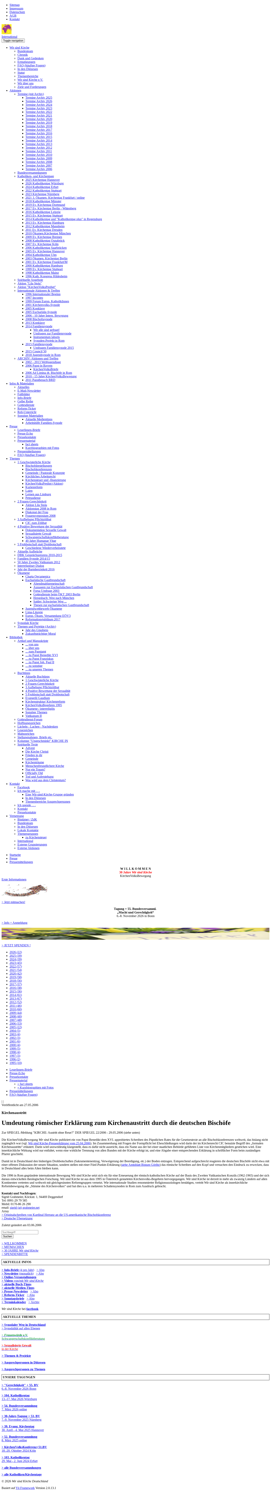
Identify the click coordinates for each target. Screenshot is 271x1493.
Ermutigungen (26, 62)
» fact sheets (25, 1084)
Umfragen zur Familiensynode (52, 333)
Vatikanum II (33, 716)
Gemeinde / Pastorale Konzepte (45, 473)
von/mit (29, 1280)
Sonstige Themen (36, 712)
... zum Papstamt (35, 651)
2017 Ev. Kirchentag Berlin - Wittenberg (50, 208)
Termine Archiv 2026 (38, 101)
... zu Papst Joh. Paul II (39, 662)
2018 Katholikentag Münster (43, 201)
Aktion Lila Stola (36, 505)
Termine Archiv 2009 (38, 158)
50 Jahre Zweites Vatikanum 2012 (38, 562)
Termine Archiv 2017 (38, 129)
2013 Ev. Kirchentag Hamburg (44, 222)
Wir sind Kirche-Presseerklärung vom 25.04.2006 (59, 1143)
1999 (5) (15, 1048)
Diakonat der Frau (36, 512)
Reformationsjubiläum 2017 (42, 619)
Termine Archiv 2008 (38, 162)
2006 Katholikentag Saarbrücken (46, 247)
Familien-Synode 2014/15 (33, 558)
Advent (30, 748)
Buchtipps (23, 673)
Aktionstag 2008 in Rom (40, 508)
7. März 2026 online (19, 1407)
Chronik (22, 54)
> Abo (40, 1270)
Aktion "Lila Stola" (29, 283)
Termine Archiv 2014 (38, 140)
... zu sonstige (33, 665)
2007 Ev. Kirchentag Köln (42, 244)
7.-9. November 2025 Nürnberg (21, 1417)
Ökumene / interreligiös (40, 708)
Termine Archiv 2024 (38, 104)
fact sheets (31, 444)
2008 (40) (16, 1016)
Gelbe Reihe (25, 401)
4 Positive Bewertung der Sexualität (39, 526)
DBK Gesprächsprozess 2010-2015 (39, 555)
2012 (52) (16, 1002)
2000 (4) (15, 1045)
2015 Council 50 (35, 351)
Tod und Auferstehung (39, 776)
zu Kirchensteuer (36, 837)
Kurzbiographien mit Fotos (42, 447)
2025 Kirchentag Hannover (42, 179)
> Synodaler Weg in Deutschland (24, 1324)
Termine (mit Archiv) (30, 94)
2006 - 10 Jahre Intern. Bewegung (46, 315)
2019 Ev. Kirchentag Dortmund (45, 204)
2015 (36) (16, 991)
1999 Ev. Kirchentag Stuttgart (44, 269)
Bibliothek (16, 637)
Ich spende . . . (26, 805)
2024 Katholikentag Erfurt (41, 187)
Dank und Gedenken (30, 58)
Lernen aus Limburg (38, 494)
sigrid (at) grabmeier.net (24, 1207)
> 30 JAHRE (20, 1250)
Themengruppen (27, 833)
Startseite (15, 854)
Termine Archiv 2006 (38, 169)
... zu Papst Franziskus (39, 658)
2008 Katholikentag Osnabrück (45, 240)
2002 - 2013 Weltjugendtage (43, 362)
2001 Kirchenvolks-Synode (42, 305)
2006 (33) (16, 1023)
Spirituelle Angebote (30, 280)
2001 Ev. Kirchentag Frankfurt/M (46, 262)
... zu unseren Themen (39, 669)
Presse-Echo (25, 433)
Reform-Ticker (26, 408)
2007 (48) (16, 1020)
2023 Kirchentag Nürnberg (42, 194)
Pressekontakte (26, 437)
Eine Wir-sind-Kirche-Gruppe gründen (49, 794)
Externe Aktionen (28, 848)
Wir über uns (25, 83)
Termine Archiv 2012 (38, 147)
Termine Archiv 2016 (38, 133)
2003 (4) (15, 1034)
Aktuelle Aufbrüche (29, 551)
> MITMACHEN (13, 1247)
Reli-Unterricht (26, 412)
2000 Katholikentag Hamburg (44, 265)
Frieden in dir (33, 755)
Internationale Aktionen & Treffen (38, 290)
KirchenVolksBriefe (45, 369)
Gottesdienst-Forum (29, 719)
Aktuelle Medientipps (38, 419)
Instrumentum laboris (46, 337)
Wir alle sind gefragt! (46, 330)
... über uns (32, 648)
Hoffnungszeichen (28, 723)
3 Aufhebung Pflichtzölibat (34, 519)
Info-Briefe (24, 397)
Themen (15, 458)
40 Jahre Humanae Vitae (40, 540)
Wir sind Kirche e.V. (30, 79)
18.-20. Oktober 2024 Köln (24, 1448)
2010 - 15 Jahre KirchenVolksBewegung (51, 376)
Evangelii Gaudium (37, 698)
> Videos (8, 1280)
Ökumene (23, 573)
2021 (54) (16, 970)
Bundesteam (25, 51)
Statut (21, 72)
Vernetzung (17, 816)
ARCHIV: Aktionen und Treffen (37, 358)
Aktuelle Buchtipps (37, 676)
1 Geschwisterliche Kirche (34, 462)
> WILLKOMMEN (14, 1243)
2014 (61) (16, 995)
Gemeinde (31, 758)
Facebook (23, 787)
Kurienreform (33, 487)
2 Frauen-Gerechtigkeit (31, 501)
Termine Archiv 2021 (38, 115)
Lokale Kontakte (27, 830)
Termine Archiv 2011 (38, 151)
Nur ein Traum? (35, 769)
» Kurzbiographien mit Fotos (35, 1087)
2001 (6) (15, 1041)
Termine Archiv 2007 (38, 165)
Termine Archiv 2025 (38, 97)
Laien (29, 490)
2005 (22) (16, 1027)
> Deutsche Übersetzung (17, 1218)
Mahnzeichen (25, 733)
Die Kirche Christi (36, 751)
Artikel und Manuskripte (32, 640)
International (9, 36)
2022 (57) (16, 966)
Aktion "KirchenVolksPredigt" (36, 287)
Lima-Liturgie (34, 612)
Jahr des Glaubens (36, 630)
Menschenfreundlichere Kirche (44, 766)
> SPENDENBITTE (15, 1254)
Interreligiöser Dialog (30, 565)
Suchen (7, 1236)
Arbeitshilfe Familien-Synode (43, 422)
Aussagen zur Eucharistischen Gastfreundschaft (63, 587)
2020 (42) (16, 973)
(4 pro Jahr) (18, 1270)
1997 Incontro (34, 297)
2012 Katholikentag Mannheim (44, 226)
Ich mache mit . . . (28, 791)
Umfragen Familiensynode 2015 (53, 347)
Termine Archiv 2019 (38, 122)
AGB (13, 15)
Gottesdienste (25, 405)
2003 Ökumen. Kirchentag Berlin (46, 258)
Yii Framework (25, 1488)
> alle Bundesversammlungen (21, 1467)
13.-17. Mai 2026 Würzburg (19, 1397)
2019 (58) (16, 977)
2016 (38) (16, 988)
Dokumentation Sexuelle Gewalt (45, 530)
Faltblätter (23, 394)
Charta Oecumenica (37, 576)
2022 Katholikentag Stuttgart (43, 190)
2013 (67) (16, 998)
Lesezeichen (25, 730)
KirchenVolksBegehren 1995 (43, 705)
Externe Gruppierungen (32, 844)
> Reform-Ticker (13, 1295)
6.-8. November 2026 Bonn (20, 1386)
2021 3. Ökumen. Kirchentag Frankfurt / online (55, 197)
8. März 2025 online (19, 1438)
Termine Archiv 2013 (38, 144)
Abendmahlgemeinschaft (48, 583)
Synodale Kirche (27, 623)
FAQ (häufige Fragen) (31, 65)
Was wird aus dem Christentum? (45, 780)
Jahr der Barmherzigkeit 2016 (36, 569)
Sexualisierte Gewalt (38, 533)
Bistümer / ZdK (27, 819)
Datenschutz (17, 12)
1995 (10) (16, 1063)
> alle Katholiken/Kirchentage (22, 1474)
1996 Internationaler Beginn (43, 294)
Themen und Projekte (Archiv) (36, 626)
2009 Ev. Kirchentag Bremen (43, 237)
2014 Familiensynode (38, 326)
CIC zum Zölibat (36, 523)
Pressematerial (26, 440)
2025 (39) (16, 955)
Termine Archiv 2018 (38, 126)
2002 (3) (15, 1038)
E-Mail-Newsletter (29, 390)
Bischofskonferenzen (38, 469)
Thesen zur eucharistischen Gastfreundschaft (61, 605)
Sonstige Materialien (30, 415)
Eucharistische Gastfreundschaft (45, 580)
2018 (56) (16, 980)
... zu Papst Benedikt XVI (41, 655)
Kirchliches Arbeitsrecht (40, 476)
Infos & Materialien (22, 383)
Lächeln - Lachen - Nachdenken (37, 726)
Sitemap (15, 5)
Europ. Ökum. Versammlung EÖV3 (48, 615)
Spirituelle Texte (27, 744)
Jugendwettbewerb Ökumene (43, 608)
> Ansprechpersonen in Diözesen (23, 1362)
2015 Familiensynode (38, 344)
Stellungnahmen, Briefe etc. (34, 737)
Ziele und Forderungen (31, 87)
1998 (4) (15, 1052)
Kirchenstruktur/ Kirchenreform (45, 701)
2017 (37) (16, 984)
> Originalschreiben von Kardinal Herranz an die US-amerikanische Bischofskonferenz (56, 1214)
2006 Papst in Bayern (38, 365)
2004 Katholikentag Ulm (41, 255)
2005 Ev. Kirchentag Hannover (45, 251)
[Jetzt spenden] (135, 938)
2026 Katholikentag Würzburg (44, 183)
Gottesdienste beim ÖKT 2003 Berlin (56, 594)
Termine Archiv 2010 (38, 154)
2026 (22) (16, 952)
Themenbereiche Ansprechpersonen (47, 801)
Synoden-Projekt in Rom (48, 340)
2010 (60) (16, 1009)
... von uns (31, 644)
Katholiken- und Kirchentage (35, 176)
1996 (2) (15, 1059)
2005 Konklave (35, 308)
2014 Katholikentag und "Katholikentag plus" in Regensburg (63, 219)
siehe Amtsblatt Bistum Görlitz (140, 1164)
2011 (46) (16, 1005)
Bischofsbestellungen (38, 465)
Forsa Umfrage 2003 (46, 590)
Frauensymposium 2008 (40, 515)
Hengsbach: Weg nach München (53, 598)
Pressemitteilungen (29, 451)
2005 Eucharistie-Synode (41, 312)
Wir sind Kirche (19, 47)
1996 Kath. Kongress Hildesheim (46, 276)
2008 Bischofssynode (38, 319)
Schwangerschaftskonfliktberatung (47, 537)
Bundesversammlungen (32, 172)
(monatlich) (18, 1273)
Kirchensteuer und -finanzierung (45, 480)
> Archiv (33, 1302)
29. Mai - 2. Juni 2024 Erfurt (19, 1459)
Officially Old (34, 773)
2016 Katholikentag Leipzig (43, 212)
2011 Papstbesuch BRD (40, 380)
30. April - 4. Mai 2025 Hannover (23, 1428)
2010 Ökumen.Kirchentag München (48, 233)
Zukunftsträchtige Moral (40, 633)
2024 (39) (16, 959)
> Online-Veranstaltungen (19, 1277)
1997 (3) (15, 1055)
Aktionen (15, 90)
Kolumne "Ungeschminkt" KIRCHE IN (42, 741)
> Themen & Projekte (16, 1355)
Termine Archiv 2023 (38, 108)
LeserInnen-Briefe (28, 430)
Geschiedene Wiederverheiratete (45, 548)
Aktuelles (23, 387)
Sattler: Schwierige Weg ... (50, 601)
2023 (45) (16, 962)
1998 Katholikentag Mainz (42, 272)
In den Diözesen (27, 69)
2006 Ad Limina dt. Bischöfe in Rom (48, 372)
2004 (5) (15, 1030)
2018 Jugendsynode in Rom (43, 355)
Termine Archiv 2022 (38, 112)
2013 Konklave (35, 322)
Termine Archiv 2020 (38, 119)
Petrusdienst (32, 498)
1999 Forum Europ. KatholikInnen (47, 301)
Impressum (16, 8)
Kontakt (15, 19)
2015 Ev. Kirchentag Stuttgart (44, 215)
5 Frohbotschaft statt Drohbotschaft (39, 544)
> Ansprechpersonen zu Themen (23, 1369)
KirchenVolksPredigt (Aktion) (44, 483)
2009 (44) (16, 1013)
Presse (13, 426)
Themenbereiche (27, 76)
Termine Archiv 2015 (38, 137)
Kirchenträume (34, 762)
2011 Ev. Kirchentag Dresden (43, 229)
